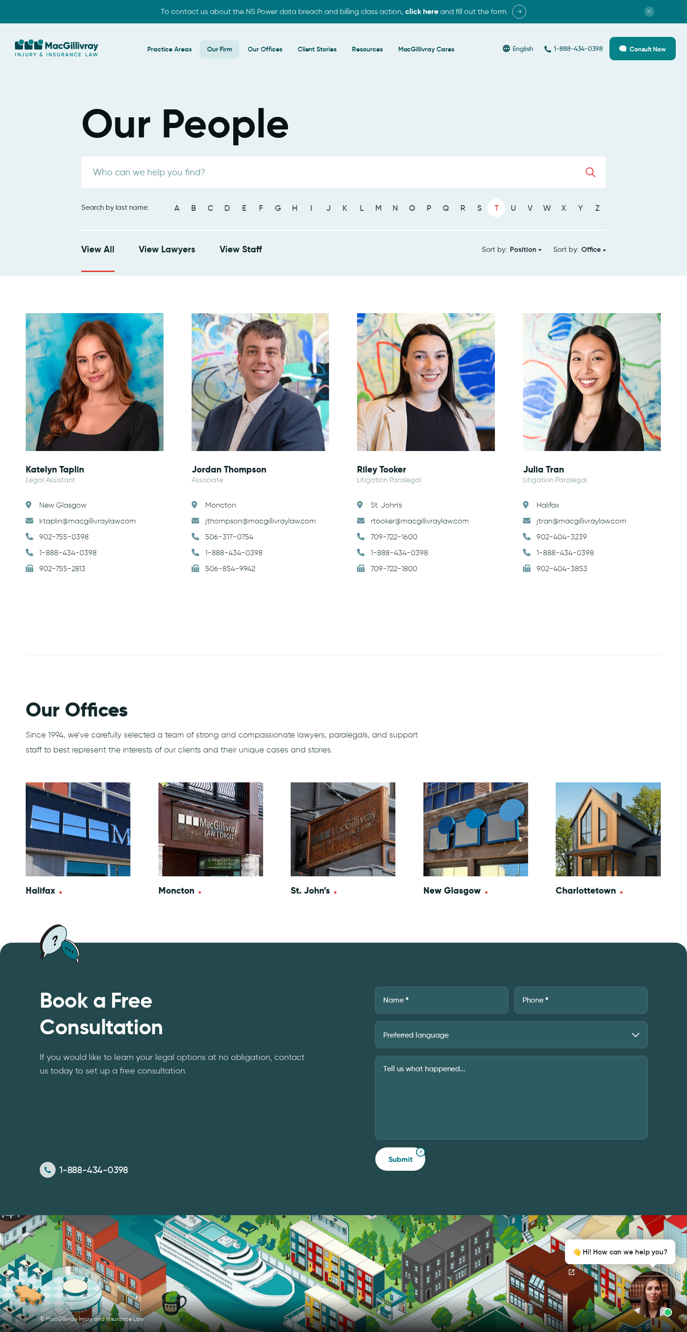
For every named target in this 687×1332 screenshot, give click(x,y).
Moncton (176, 890)
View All (97, 249)
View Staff (241, 249)
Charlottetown (586, 890)
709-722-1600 (394, 536)
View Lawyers (167, 249)
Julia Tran (543, 469)
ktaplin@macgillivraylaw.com (87, 520)
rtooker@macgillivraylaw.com (420, 520)
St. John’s (310, 890)
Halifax (40, 890)
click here (421, 11)
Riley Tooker (381, 469)
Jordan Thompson (229, 469)
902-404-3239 (562, 536)
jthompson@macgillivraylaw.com (260, 520)
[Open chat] (571, 1272)
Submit (400, 1159)
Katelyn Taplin (55, 469)
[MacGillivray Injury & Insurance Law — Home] (56, 48)
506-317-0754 (229, 536)
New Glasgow (452, 890)
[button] (617, 1278)
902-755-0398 (64, 536)
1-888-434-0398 (68, 552)
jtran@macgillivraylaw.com (581, 520)
